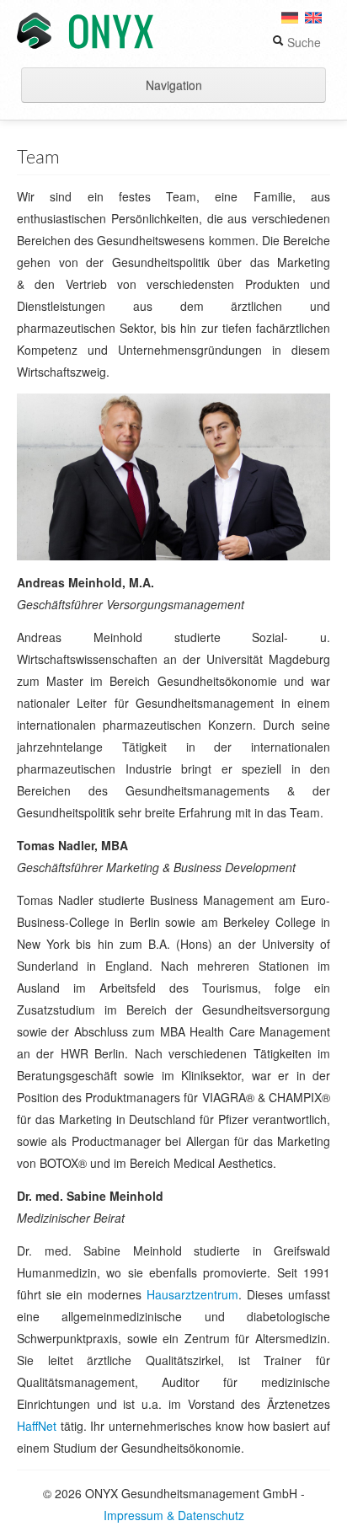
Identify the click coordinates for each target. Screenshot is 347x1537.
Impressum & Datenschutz (174, 1515)
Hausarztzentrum (192, 1294)
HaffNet (36, 1425)
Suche (302, 42)
